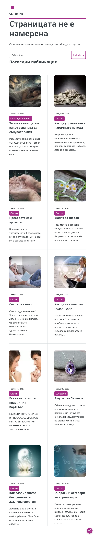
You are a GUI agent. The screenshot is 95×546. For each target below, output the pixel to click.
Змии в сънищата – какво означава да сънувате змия (24, 127)
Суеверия (61, 393)
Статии (59, 118)
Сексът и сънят (20, 304)
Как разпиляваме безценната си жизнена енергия (22, 497)
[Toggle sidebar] (12, 7)
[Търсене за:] (39, 55)
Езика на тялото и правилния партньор (22, 402)
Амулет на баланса (68, 398)
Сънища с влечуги (20, 118)
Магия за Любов (66, 218)
